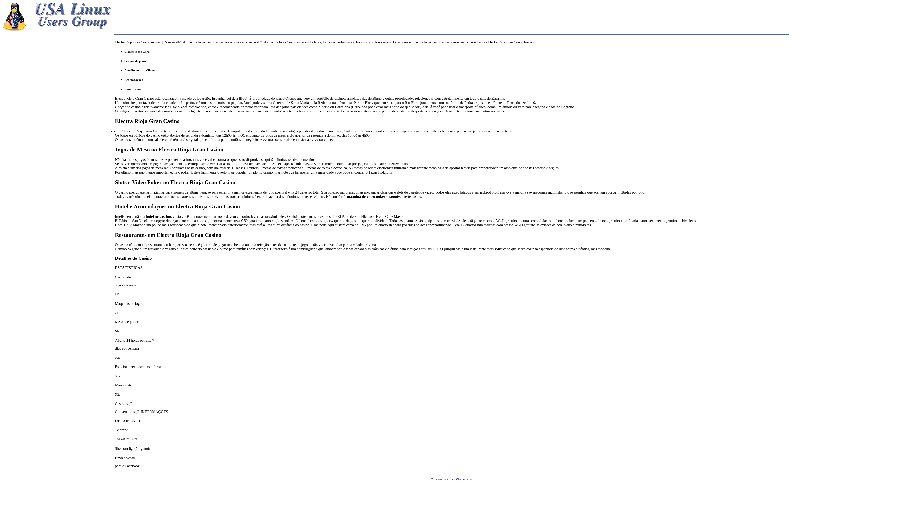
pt (119, 131)
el (116, 131)
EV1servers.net (463, 479)
